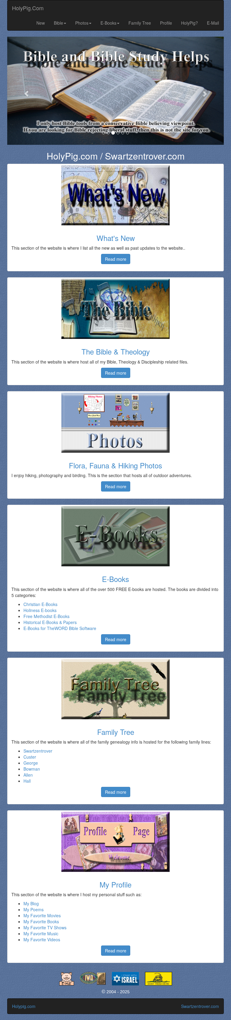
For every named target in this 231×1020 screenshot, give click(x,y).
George (30, 763)
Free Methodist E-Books (46, 616)
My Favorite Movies (42, 915)
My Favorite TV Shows (44, 927)
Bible (58, 23)
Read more (115, 259)
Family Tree (139, 23)
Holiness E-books (40, 610)
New (40, 23)
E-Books (108, 23)
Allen (28, 775)
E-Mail (213, 23)
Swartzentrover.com (200, 1006)
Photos (81, 23)
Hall (27, 781)
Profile (166, 23)
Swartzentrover (37, 751)
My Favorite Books (41, 921)
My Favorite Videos (41, 939)
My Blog (31, 903)
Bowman (31, 769)
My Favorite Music (40, 933)
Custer (29, 757)
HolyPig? (189, 23)
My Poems (33, 909)
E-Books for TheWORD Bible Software (59, 628)
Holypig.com (23, 1006)
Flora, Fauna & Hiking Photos (115, 465)
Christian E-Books (40, 604)
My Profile (115, 884)
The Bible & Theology (116, 351)
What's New (116, 238)
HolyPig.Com (28, 8)
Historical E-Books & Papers (50, 622)
